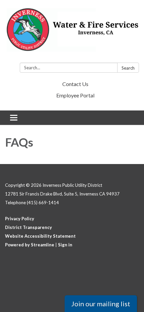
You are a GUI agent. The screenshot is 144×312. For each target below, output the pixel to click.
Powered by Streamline (29, 244)
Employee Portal (75, 95)
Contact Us (75, 84)
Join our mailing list (100, 304)
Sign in (65, 244)
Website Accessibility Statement (40, 236)
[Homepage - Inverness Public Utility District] (72, 32)
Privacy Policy (19, 218)
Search (128, 68)
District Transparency (28, 227)
